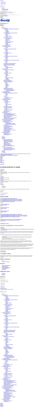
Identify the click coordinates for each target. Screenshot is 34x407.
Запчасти (5, 65)
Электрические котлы (7, 101)
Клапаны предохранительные (8, 128)
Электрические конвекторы (8, 106)
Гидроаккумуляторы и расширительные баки (10, 359)
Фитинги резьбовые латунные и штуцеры (10, 115)
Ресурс (7, 103)
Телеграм (1, 251)
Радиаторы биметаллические (8, 375)
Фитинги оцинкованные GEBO (9, 114)
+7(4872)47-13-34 (2, 284)
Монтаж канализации (7, 144)
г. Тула (1, 5)
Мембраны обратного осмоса (8, 88)
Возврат (3, 274)
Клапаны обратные (7, 127)
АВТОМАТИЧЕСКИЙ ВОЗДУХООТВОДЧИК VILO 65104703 (10, 216)
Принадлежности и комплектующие (9, 331)
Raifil (6, 86)
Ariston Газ (7, 39)
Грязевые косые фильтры (9, 77)
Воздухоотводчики (7, 130)
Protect (7, 55)
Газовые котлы (6, 100)
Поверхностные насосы (7, 46)
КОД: (1, 169)
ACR (6, 50)
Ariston (7, 29)
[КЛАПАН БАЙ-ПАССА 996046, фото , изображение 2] (9, 155)
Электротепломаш (8, 104)
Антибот (1, 16)
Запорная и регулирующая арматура (7, 387)
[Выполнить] (15, 12)
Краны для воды (6, 121)
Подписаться (2, 228)
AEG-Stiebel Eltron (8, 38)
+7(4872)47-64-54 (3, 2)
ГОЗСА (7, 40)
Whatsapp (4, 251)
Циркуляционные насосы (8, 319)
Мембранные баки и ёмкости (6, 92)
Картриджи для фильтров (8, 81)
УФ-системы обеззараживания (8, 347)
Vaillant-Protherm (8, 42)
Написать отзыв (2, 194)
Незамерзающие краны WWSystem (11, 124)
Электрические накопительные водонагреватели (11, 28)
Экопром (7, 363)
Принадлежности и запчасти (8, 355)
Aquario (7, 47)
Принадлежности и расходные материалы (10, 117)
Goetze (7, 73)
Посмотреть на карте (3, 288)
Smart (6, 108)
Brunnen (7, 74)
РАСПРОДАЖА (8, 44)
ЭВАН (7, 36)
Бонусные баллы (4, 268)
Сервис (3, 146)
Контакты (3, 151)
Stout (6, 95)
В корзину (2, 184)
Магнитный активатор (7, 80)
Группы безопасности (7, 131)
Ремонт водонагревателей (8, 147)
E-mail (1, 227)
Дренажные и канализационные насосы (10, 315)
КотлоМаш (7, 31)
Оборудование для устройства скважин (10, 63)
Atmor (6, 34)
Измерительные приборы (6, 132)
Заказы (3, 8)
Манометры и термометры (8, 133)
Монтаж (3, 138)
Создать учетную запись (4, 15)
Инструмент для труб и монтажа (9, 118)
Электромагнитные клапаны (8, 126)
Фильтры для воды (5, 335)
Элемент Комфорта (8, 302)
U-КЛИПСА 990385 (3, 208)
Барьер (7, 72)
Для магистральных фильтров (10, 89)
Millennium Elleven (8, 122)
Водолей (7, 323)
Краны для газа (6, 391)
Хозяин (7, 54)
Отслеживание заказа (3, 12)
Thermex (7, 30)
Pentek (7, 83)
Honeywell (7, 75)
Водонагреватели (5, 153)
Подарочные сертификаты (6, 267)
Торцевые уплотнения (9, 67)
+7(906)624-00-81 (3, 3)
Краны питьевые (6, 91)
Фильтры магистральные (7, 339)
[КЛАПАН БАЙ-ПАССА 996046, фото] (6, 154)
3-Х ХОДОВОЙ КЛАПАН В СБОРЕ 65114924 (7, 201)
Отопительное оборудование (6, 99)
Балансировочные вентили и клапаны (9, 129)
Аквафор (7, 71)
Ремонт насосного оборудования (9, 148)
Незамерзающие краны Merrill (10, 123)
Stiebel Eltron (7, 33)
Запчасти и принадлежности (8, 37)
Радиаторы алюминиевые (8, 107)
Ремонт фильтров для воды (8, 149)
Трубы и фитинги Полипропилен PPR (9, 113)
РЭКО (7, 105)
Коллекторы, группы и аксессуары (7, 119)
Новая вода (7, 79)
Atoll (6, 70)
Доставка (3, 137)
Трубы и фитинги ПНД (7, 379)
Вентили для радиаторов (7, 110)
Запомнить (3, 18)
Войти (1, 13)
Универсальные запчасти (9, 41)
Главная (1, 153)
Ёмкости (5, 96)
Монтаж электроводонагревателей (9, 145)
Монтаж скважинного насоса (8, 139)
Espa (6, 61)
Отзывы (3, 150)
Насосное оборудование (5, 45)
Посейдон (7, 351)
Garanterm (7, 298)
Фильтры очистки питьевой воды (9, 69)
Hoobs (7, 51)
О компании (4, 152)
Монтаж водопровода (7, 143)
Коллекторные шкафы (7, 120)
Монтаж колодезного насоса (8, 140)
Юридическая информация (6, 265)
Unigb (6, 93)
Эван (6, 371)
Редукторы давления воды (8, 125)
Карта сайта (4, 269)
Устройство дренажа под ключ (8, 141)
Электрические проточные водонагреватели (10, 32)
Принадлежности (6, 111)
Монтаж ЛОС (6, 142)
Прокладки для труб (7, 383)
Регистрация (4, 13)
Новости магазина (5, 266)
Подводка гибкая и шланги (8, 116)
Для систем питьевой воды (10, 90)
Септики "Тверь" (6, 98)
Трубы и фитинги (4, 112)
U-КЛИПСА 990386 (3, 211)
